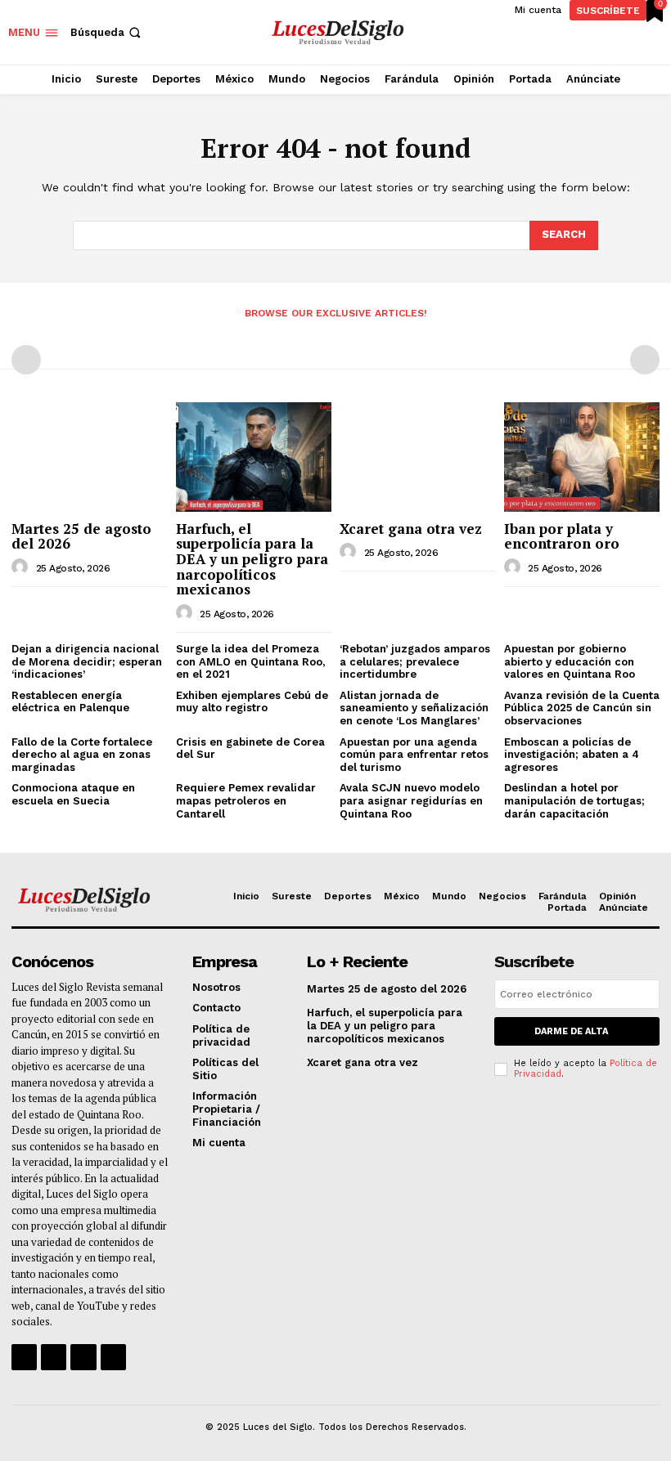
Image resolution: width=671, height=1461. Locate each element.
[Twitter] (83, 1356)
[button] (107, 32)
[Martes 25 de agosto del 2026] (89, 456)
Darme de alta (571, 1031)
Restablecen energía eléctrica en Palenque (70, 702)
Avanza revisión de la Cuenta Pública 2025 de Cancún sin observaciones (582, 708)
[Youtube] (113, 1356)
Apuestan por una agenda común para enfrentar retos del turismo (414, 754)
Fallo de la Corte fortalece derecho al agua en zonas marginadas (81, 754)
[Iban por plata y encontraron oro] (582, 456)
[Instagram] (53, 1356)
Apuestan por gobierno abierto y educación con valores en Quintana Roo (569, 661)
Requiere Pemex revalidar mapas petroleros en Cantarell (246, 800)
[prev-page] (26, 359)
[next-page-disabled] (645, 359)
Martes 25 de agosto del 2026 (81, 536)
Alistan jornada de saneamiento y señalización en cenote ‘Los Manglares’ (414, 708)
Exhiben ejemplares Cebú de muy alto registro (252, 702)
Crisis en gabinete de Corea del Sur (250, 748)
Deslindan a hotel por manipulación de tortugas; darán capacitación (574, 800)
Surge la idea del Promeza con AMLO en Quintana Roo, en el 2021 (250, 661)
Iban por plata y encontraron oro (561, 536)
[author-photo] (22, 567)
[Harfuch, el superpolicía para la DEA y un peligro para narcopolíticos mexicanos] (254, 456)
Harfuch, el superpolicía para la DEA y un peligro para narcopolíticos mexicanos (252, 559)
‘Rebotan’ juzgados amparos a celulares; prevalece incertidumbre (415, 661)
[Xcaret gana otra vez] (418, 456)
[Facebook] (24, 1356)
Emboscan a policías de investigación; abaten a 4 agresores (571, 754)
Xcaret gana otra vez (411, 528)
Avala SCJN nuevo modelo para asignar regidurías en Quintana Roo (411, 800)
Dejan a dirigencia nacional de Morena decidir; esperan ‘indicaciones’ (86, 661)
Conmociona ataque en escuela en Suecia (73, 794)
